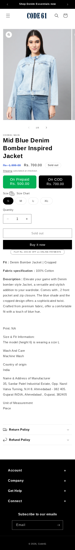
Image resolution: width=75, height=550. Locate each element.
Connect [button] (15, 501)
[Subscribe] (58, 525)
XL (49, 201)
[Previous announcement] (7, 4)
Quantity (8, 209)
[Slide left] (28, 127)
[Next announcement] (67, 4)
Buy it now (37, 244)
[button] (8, 15)
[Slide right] (46, 127)
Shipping (7, 171)
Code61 (42, 544)
